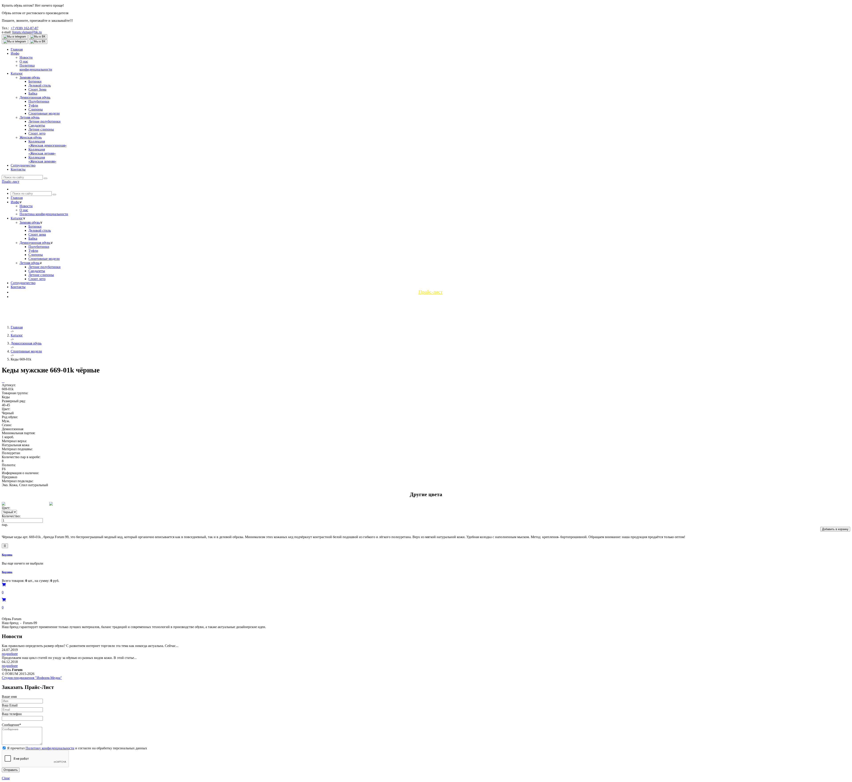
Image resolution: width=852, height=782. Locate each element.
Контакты (18, 169)
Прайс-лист (10, 181)
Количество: (11, 516)
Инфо (15, 53)
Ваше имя (9, 696)
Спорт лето (36, 133)
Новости (26, 57)
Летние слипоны (41, 129)
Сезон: (7, 425)
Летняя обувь (29, 117)
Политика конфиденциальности (44, 214)
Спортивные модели (44, 113)
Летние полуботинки (44, 121)
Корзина (7, 554)
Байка (32, 93)
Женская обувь (31, 137)
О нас (24, 61)
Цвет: (6, 409)
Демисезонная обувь (35, 97)
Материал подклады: (17, 481)
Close (6, 778)
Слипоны (35, 109)
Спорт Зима (37, 89)
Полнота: (9, 465)
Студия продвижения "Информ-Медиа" (32, 678)
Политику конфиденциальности (50, 748)
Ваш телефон (12, 714)
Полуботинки (38, 101)
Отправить (11, 770)
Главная (17, 49)
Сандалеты (36, 125)
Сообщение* (11, 725)
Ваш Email (10, 705)
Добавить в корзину (835, 529)
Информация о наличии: (20, 473)
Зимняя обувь (30, 77)
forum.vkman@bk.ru (27, 32)
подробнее (10, 654)
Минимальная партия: (18, 433)
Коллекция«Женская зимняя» (42, 159)
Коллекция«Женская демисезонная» (47, 143)
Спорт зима (37, 234)
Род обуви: (10, 417)
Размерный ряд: (14, 401)
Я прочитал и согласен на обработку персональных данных (77, 748)
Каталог (17, 73)
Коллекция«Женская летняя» (42, 151)
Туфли (33, 105)
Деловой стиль (39, 85)
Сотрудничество (23, 165)
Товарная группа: (15, 393)
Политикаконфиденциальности (36, 67)
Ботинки (34, 81)
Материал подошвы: (17, 449)
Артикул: (9, 385)
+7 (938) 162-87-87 (24, 28)
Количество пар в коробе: (21, 457)
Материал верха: (14, 441)
